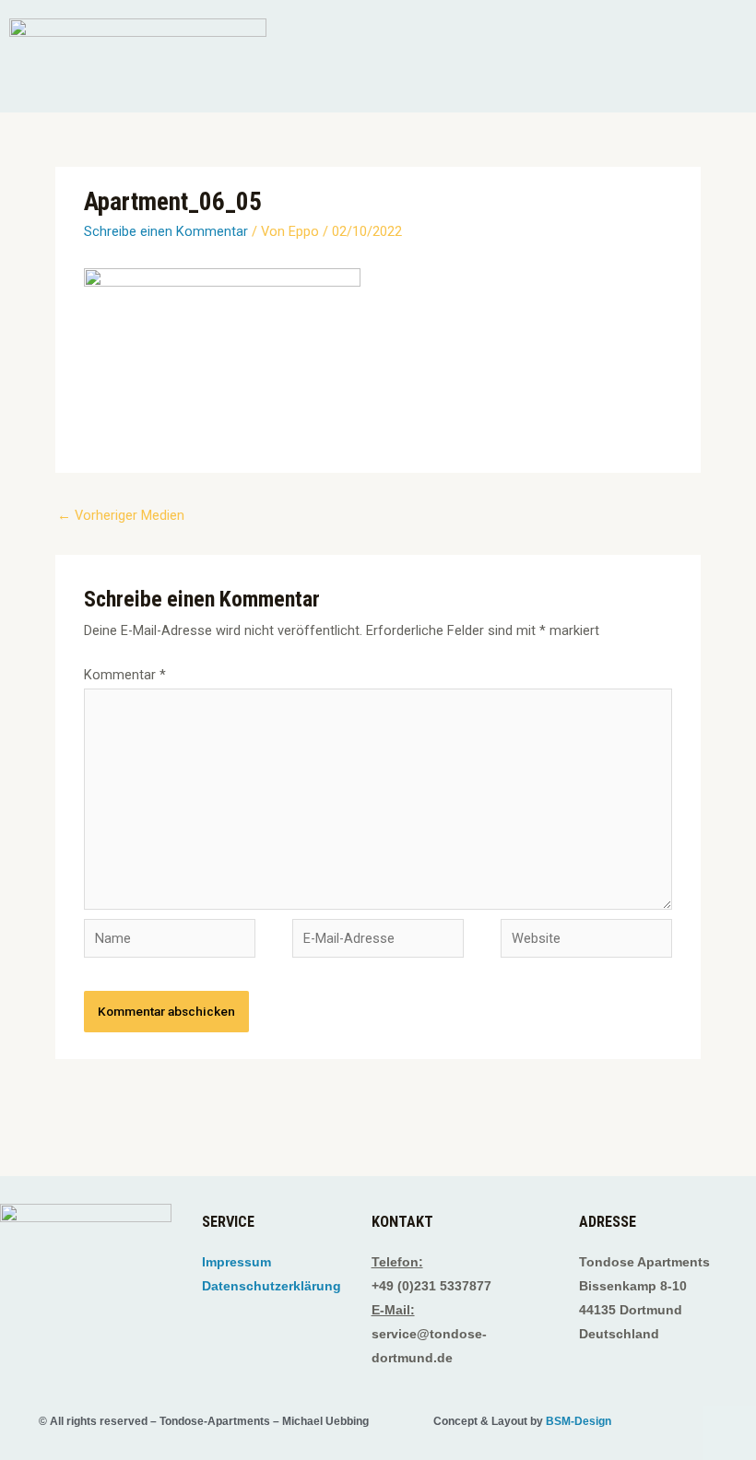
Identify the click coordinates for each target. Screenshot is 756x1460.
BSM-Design (578, 1421)
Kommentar (125, 674)
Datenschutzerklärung (271, 1285)
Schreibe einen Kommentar (166, 231)
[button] (515, 86)
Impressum (236, 1261)
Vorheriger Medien (120, 515)
